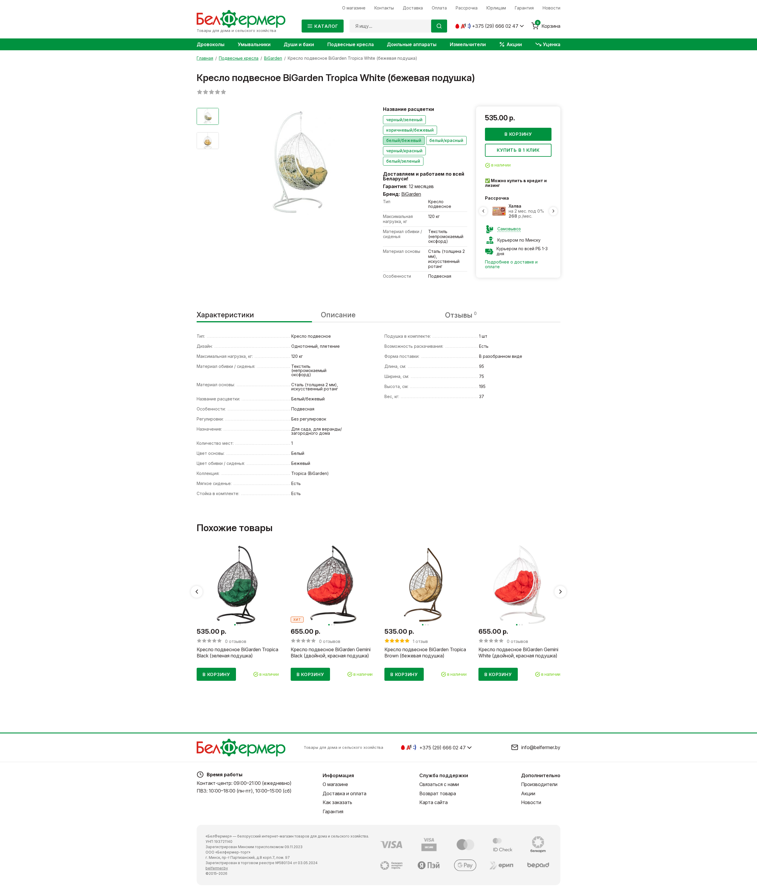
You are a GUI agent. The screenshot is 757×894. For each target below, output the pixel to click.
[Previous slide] (483, 211)
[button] (235, 624)
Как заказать (337, 802)
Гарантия (333, 811)
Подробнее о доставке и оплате (511, 264)
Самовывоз (509, 229)
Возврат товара (437, 793)
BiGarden (411, 194)
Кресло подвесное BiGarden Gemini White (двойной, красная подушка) (518, 652)
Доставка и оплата (344, 793)
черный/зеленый (404, 119)
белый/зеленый (403, 161)
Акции (528, 793)
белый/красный (446, 140)
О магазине (335, 784)
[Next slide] (553, 211)
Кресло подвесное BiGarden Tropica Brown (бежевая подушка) (425, 652)
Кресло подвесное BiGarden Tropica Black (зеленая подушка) (237, 652)
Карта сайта (433, 802)
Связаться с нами (439, 784)
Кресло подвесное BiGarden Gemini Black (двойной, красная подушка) (331, 652)
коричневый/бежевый (410, 129)
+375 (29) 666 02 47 (495, 26)
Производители (539, 784)
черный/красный (404, 150)
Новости (531, 802)
